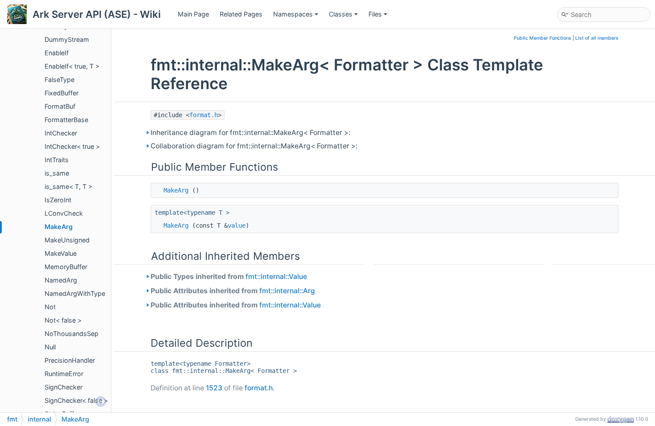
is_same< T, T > (68, 186)
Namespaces (293, 14)
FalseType (59, 79)
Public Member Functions (542, 38)
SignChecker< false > (76, 400)
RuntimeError (64, 373)
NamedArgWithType (75, 293)
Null (50, 347)
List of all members (596, 38)
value (237, 225)
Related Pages (241, 14)
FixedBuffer (61, 93)
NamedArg (61, 280)
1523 (214, 388)
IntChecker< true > (72, 146)
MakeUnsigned (67, 240)
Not (50, 307)
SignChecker (63, 387)
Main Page (193, 14)
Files (375, 14)
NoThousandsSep (71, 333)
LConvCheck (64, 213)
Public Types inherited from (229, 276)
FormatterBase (66, 119)
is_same (57, 173)
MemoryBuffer (66, 266)
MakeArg (59, 226)
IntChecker (61, 133)
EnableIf (57, 53)
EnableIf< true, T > (72, 66)
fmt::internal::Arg (287, 291)
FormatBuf (60, 106)
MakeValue (61, 253)
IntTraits (57, 160)
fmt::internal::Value (276, 276)
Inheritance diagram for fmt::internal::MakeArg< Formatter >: (250, 132)
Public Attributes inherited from (233, 291)
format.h (203, 115)
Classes (340, 14)
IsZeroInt (58, 200)
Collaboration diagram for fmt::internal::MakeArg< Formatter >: (254, 146)
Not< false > (63, 320)
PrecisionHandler (70, 360)
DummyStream (67, 39)
